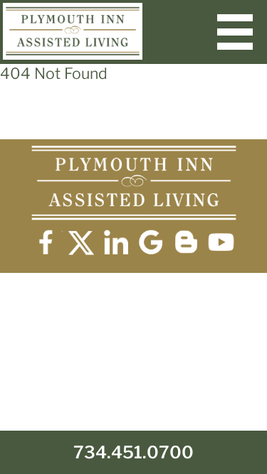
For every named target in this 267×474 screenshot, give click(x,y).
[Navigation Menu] (235, 32)
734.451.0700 (133, 452)
